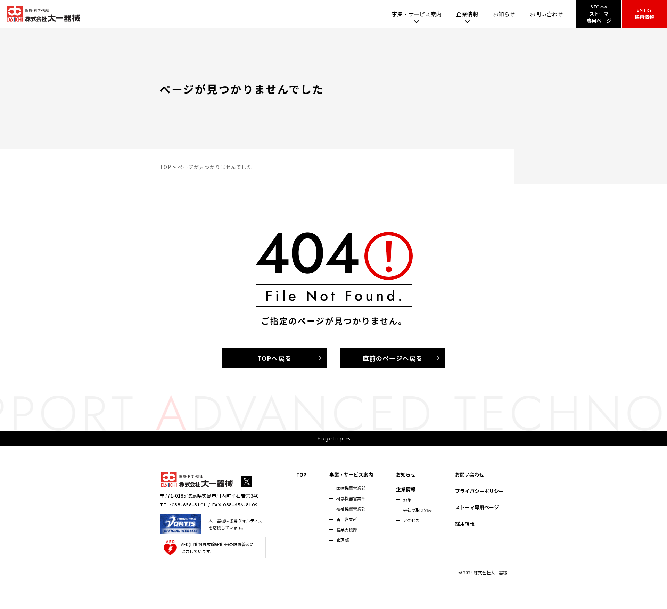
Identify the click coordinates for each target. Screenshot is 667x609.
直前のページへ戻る (392, 358)
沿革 (407, 499)
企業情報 (467, 14)
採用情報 (465, 523)
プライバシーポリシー (479, 490)
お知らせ (504, 14)
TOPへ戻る (274, 358)
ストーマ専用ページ (477, 507)
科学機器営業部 (350, 498)
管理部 (342, 540)
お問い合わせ (546, 14)
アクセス (411, 520)
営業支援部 (346, 530)
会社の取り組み (417, 510)
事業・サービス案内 (417, 14)
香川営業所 (346, 519)
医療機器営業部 (350, 488)
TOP (301, 474)
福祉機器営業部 (350, 509)
